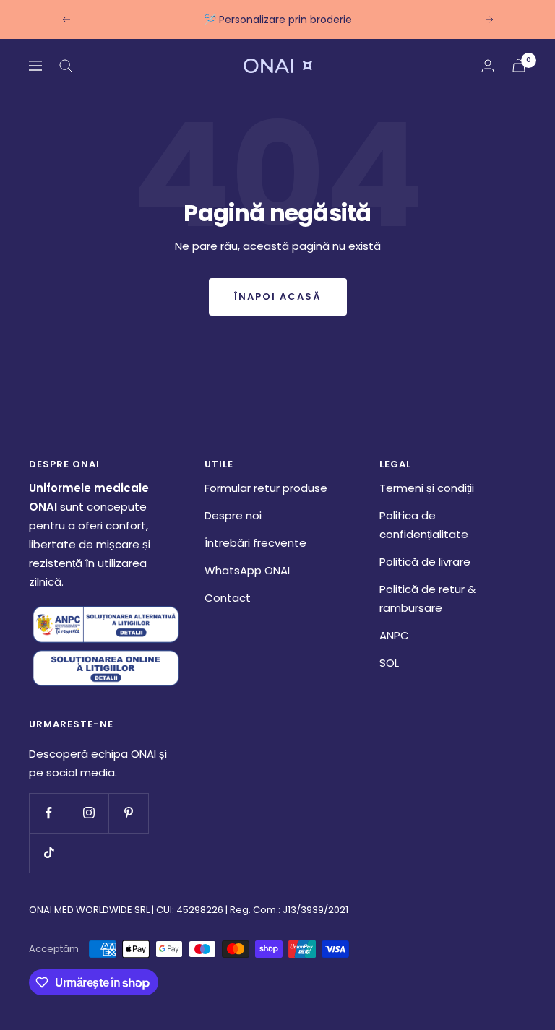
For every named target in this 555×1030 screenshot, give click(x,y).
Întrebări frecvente (255, 542)
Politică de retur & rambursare (427, 598)
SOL (389, 662)
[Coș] (519, 65)
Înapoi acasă (278, 296)
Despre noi (233, 515)
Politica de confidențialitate (423, 525)
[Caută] (65, 65)
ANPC (394, 635)
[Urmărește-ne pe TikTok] (49, 853)
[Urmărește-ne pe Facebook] (49, 813)
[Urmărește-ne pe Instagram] (88, 813)
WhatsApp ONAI (247, 570)
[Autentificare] (487, 65)
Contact (228, 597)
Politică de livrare (424, 561)
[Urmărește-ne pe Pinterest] (128, 813)
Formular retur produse (266, 487)
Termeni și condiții (426, 487)
